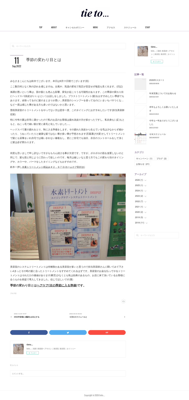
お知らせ (142, 163)
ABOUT (54, 27)
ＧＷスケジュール (157, 134)
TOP (40, 27)
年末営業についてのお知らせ (162, 93)
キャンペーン (144, 158)
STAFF (147, 27)
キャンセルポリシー (75, 27)
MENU (95, 27)
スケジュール (130, 27)
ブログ (162, 158)
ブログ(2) (13, 293)
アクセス (111, 27)
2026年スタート (156, 79)
